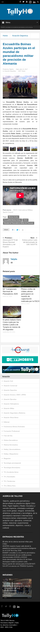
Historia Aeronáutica (11, 445)
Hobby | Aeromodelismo (12, 449)
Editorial (6, 422)
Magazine (7, 458)
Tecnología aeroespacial (12, 463)
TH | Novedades (9, 477)
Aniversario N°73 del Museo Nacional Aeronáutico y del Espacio (10, 242)
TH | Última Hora (9, 486)
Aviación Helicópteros (11, 404)
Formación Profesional (12, 431)
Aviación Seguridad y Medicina (14, 413)
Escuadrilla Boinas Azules (12, 220)
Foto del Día (8, 436)
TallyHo (11, 69)
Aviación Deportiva (20, 36)
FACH (25, 220)
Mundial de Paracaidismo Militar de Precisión (18, 223)
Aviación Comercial (10, 386)
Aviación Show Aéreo (11, 417)
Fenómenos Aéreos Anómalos (14, 426)
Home (5, 36)
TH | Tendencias (9, 481)
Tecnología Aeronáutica (12, 467)
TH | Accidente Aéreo (11, 472)
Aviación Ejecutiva (10, 399)
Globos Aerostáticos (11, 440)
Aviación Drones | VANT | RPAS (15, 395)
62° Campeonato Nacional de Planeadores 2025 (10, 291)
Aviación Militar (9, 408)
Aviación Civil (8, 381)
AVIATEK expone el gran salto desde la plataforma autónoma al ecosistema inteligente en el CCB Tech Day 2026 (19, 548)
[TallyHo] (20, 12)
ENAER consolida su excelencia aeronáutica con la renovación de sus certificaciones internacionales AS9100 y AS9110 (19, 555)
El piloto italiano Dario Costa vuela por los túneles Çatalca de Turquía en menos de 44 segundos (12, 325)
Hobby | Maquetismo (11, 454)
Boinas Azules (13, 217)
